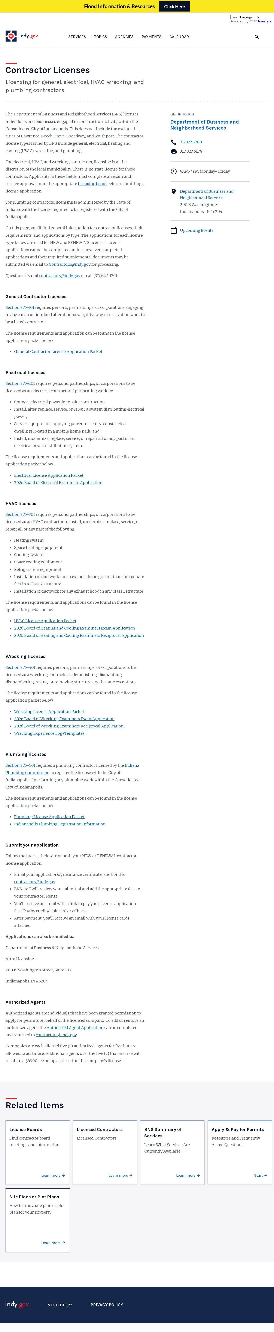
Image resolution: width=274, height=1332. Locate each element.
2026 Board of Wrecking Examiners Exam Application (64, 718)
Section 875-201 (20, 383)
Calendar (179, 36)
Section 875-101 (20, 307)
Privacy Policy (107, 1304)
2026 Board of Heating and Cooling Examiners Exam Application (74, 628)
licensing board (92, 183)
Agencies (124, 36)
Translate (264, 21)
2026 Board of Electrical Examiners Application (58, 482)
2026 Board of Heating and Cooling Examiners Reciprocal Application (79, 635)
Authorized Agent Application (75, 1027)
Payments (151, 36)
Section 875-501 (20, 765)
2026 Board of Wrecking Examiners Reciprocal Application (69, 726)
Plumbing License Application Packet (49, 816)
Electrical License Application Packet (48, 475)
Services (77, 36)
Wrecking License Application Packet (49, 711)
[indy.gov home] (26, 36)
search (256, 36)
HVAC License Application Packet (45, 620)
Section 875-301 (20, 514)
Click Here (174, 6)
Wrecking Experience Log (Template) (49, 733)
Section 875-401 (20, 667)
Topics (100, 36)
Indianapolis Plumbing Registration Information (60, 824)
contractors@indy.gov (59, 275)
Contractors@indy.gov (70, 264)
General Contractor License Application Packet (58, 351)
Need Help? (59, 1305)
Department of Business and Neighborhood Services (204, 125)
